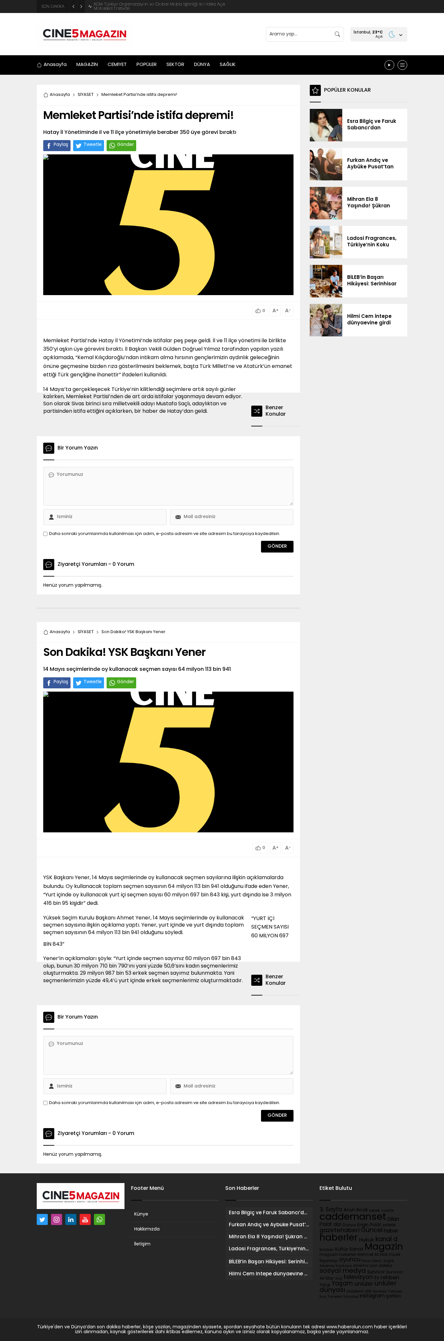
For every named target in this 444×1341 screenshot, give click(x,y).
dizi (337, 1224)
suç (338, 1279)
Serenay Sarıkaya (336, 1266)
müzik (394, 1255)
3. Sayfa (331, 1210)
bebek (374, 1211)
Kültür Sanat (349, 1249)
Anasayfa (60, 95)
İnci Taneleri (331, 1297)
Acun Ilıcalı (356, 1210)
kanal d (386, 1240)
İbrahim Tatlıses (387, 1292)
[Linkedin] (70, 1219)
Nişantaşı (329, 1261)
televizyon (358, 1277)
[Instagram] (56, 1219)
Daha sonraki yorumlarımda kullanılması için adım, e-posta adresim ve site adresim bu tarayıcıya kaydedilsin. (164, 534)
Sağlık (388, 1261)
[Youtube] (85, 1219)
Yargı (325, 1285)
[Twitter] (42, 1219)
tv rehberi (386, 1278)
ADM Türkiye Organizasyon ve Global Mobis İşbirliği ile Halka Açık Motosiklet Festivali (159, 6)
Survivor (376, 1272)
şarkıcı (393, 1296)
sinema (361, 1266)
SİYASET (86, 95)
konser (327, 1250)
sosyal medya (343, 1271)
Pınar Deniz (372, 1261)
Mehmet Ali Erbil (372, 1255)
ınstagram (372, 1296)
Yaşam (342, 1284)
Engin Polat (369, 1225)
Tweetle (93, 144)
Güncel (372, 1230)
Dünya (349, 1225)
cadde (387, 1211)
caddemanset (353, 1217)
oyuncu (349, 1260)
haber (391, 1231)
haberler (339, 1238)
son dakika (381, 1266)
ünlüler (363, 1284)
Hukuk (366, 1240)
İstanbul (351, 1297)
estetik (389, 1225)
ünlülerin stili (359, 1292)
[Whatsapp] (99, 1219)
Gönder (125, 144)
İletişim (142, 1244)
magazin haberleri (338, 1255)
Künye (141, 1214)
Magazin (384, 1247)
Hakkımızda (147, 1229)
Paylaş (61, 144)
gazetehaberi (339, 1231)
